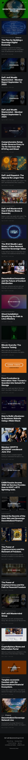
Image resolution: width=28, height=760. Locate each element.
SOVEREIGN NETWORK (10, 745)
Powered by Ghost (14, 748)
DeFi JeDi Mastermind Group (11, 738)
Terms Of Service (12, 743)
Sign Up (20, 743)
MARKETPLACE (20, 745)
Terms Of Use (10, 741)
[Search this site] (23, 2)
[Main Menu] (25, 2)
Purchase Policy (18, 741)
